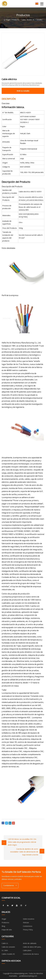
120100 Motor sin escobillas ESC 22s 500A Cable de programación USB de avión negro (22, 842)
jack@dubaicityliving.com (28, 976)
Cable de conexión (8, 947)
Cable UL (5, 943)
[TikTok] (25, 905)
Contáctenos (8, 885)
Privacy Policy (28, 930)
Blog (3, 926)
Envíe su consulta (23, 91)
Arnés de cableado (29, 943)
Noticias (26, 922)
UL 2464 (5, 950)
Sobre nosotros (28, 919)
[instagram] (21, 905)
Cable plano (27, 950)
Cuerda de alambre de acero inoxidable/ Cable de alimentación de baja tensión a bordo (24, 852)
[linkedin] (7, 905)
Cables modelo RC (28, 20)
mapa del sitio (7, 930)
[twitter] (12, 905)
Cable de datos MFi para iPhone (32, 947)
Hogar (8, 20)
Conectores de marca (31, 954)
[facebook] (3, 905)
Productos (16, 20)
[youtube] (16, 905)
